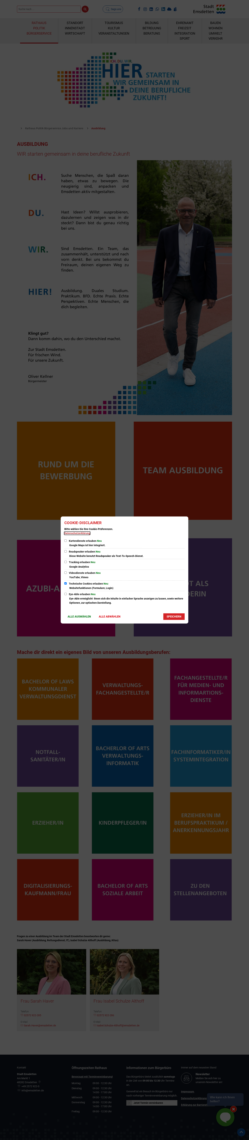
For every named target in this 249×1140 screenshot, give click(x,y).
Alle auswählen (79, 616)
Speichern (174, 616)
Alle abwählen (109, 616)
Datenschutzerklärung (77, 533)
